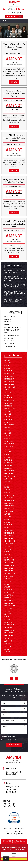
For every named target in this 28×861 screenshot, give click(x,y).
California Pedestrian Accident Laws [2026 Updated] (14, 272)
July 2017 (7, 611)
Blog (20, 831)
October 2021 (9, 473)
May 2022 (7, 455)
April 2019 (7, 555)
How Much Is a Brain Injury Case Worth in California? (15, 286)
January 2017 (8, 627)
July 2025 (7, 390)
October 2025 (9, 384)
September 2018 (9, 573)
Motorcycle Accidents (12, 330)
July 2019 (7, 546)
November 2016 (9, 633)
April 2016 (7, 652)
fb (5, 805)
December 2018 (9, 565)
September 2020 (9, 509)
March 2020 (8, 525)
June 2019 (7, 549)
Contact (20, 834)
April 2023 (7, 436)
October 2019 (9, 538)
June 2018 (7, 582)
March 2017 (8, 622)
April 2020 (7, 522)
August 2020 (8, 511)
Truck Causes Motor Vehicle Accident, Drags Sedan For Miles (14, 224)
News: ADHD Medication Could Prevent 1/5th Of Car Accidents (14, 138)
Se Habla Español (15, 12)
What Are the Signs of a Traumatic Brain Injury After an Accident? (15, 293)
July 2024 (7, 411)
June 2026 (7, 363)
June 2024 (7, 414)
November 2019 (9, 536)
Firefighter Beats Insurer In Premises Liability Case (14, 181)
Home (5, 828)
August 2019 (8, 544)
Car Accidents (17, 144)
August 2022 (8, 446)
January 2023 (8, 441)
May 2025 (7, 395)
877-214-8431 (16, 789)
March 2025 (8, 398)
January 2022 (8, 465)
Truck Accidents (10, 343)
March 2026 (8, 371)
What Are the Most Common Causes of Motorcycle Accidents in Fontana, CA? (15, 279)
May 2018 (7, 584)
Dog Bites (7, 322)
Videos (15, 831)
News (6, 333)
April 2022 (7, 457)
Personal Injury (9, 338)
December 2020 (9, 500)
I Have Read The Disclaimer (9, 740)
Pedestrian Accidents (11, 335)
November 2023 (9, 425)
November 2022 (9, 444)
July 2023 (7, 430)
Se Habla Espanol (10, 834)
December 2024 (9, 406)
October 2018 (9, 571)
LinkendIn (9, 805)
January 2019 (8, 563)
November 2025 (9, 382)
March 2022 (8, 460)
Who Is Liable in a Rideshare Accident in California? (13, 300)
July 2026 (7, 360)
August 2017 (8, 608)
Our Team (9, 831)
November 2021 (9, 471)
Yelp (13, 805)
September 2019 (9, 541)
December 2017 (9, 598)
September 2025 (9, 387)
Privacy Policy (11, 736)
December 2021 (9, 468)
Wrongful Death (9, 346)
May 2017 (7, 617)
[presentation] (11, 678)
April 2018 (7, 587)
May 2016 (7, 649)
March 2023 (8, 438)
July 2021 (7, 482)
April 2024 (7, 417)
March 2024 (8, 419)
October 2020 (9, 506)
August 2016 (8, 641)
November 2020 (9, 503)
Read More (14, 82)
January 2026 (8, 376)
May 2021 (7, 487)
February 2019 (9, 560)
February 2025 (9, 400)
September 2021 (9, 476)
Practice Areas (19, 828)
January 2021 (8, 498)
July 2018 (7, 579)
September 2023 (9, 428)
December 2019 (9, 533)
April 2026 (7, 368)
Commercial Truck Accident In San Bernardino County (14, 93)
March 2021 (8, 492)
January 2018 (8, 595)
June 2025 (7, 392)
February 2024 (9, 422)
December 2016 (9, 630)
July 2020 (7, 514)
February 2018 (9, 592)
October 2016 (9, 636)
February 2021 (9, 495)
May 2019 (7, 552)
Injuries (7, 325)
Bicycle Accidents (10, 316)
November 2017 (9, 600)
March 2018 (8, 590)
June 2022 (7, 452)
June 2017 (7, 614)
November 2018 (9, 568)
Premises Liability (17, 54)
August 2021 (8, 479)
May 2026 (7, 365)
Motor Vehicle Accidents (17, 100)
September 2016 (9, 638)
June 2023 (7, 433)
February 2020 (9, 527)
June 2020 (7, 517)
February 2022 (9, 463)
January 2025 (8, 403)
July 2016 (7, 644)
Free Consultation (12, 16)
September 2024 (9, 409)
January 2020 (8, 530)
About (11, 828)
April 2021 (7, 490)
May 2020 (7, 519)
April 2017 (7, 619)
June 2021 (7, 484)
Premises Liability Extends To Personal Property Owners (14, 47)
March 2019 (8, 557)
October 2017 (9, 603)
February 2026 (9, 374)
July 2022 (7, 449)
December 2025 (9, 379)
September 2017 (9, 606)
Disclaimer (4, 736)
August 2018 (8, 576)
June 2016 (7, 646)
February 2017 (9, 625)
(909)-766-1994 (18, 9)
